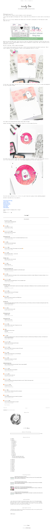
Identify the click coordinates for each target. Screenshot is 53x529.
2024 (12, 459)
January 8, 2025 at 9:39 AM (9, 265)
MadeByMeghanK (7, 220)
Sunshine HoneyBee (7, 231)
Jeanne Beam (6, 341)
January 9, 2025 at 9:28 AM (9, 344)
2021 (12, 463)
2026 (12, 438)
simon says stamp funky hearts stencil (18, 456)
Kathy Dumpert (6, 384)
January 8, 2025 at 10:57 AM (9, 281)
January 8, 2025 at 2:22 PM (9, 298)
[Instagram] (27, 428)
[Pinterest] (25, 428)
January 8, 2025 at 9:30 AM (9, 260)
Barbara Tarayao (6, 203)
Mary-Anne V (6, 379)
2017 (12, 468)
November (13, 442)
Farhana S (6, 247)
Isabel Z (5, 296)
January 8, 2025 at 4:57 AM (9, 228)
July (13, 447)
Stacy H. (5, 395)
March (13, 452)
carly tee (26, 6)
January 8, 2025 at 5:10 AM (9, 233)
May (13, 450)
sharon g (5, 252)
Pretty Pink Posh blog (7, 200)
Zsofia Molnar (6, 207)
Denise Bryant (6, 279)
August (13, 446)
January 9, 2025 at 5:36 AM (9, 326)
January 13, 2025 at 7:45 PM (9, 392)
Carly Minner (6, 205)
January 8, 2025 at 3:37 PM (9, 310)
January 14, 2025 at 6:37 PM (9, 397)
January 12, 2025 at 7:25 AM (9, 376)
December (13, 441)
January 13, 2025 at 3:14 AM (9, 381)
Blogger (28, 525)
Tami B (5, 263)
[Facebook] (24, 428)
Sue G (5, 335)
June (13, 448)
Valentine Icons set (22, 84)
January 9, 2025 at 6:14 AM (9, 332)
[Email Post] (11, 212)
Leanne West (6, 201)
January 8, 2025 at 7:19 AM (9, 249)
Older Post (5, 407)
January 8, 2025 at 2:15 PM (9, 293)
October (13, 443)
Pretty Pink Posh (8, 19)
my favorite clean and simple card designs (18, 457)
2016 (12, 469)
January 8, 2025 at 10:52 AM (9, 276)
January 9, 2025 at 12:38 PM (9, 349)
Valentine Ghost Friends (34, 84)
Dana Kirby (5, 206)
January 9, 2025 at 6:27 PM (9, 360)
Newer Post (48, 407)
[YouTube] (29, 428)
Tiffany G (5, 352)
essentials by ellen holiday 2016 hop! (21, 481)
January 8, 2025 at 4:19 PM (9, 315)
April (13, 451)
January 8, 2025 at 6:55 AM (9, 244)
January (13, 455)
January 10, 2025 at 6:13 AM (9, 365)
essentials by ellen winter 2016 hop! (20, 476)
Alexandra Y (6, 347)
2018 (12, 467)
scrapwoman (6, 400)
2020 (12, 464)
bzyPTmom (6, 368)
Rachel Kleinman (6, 204)
